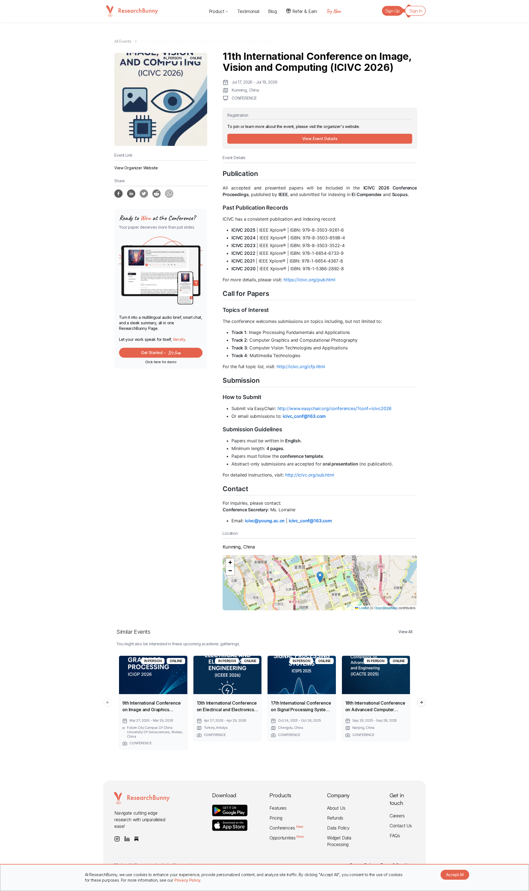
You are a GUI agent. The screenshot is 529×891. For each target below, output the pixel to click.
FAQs (395, 835)
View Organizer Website (136, 167)
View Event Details (320, 138)
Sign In (415, 11)
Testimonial (248, 11)
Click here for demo (161, 362)
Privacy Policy (187, 880)
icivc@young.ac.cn (265, 520)
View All (405, 631)
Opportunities (286, 838)
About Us (336, 808)
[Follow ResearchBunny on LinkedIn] (127, 839)
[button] (320, 577)
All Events (122, 41)
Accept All (455, 874)
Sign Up (392, 11)
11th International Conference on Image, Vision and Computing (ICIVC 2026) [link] (207, 41)
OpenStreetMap (386, 607)
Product (216, 11)
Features (278, 808)
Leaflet (363, 607)
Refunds (335, 818)
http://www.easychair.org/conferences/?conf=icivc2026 (334, 408)
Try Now (333, 11)
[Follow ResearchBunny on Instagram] (117, 839)
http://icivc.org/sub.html (309, 475)
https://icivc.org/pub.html (309, 279)
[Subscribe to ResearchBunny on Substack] (136, 839)
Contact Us (401, 825)
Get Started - (160, 353)
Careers (397, 815)
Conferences (286, 828)
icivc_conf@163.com (304, 416)
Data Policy (338, 828)
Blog (272, 11)
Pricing (275, 818)
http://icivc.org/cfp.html (301, 366)
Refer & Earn (304, 11)
